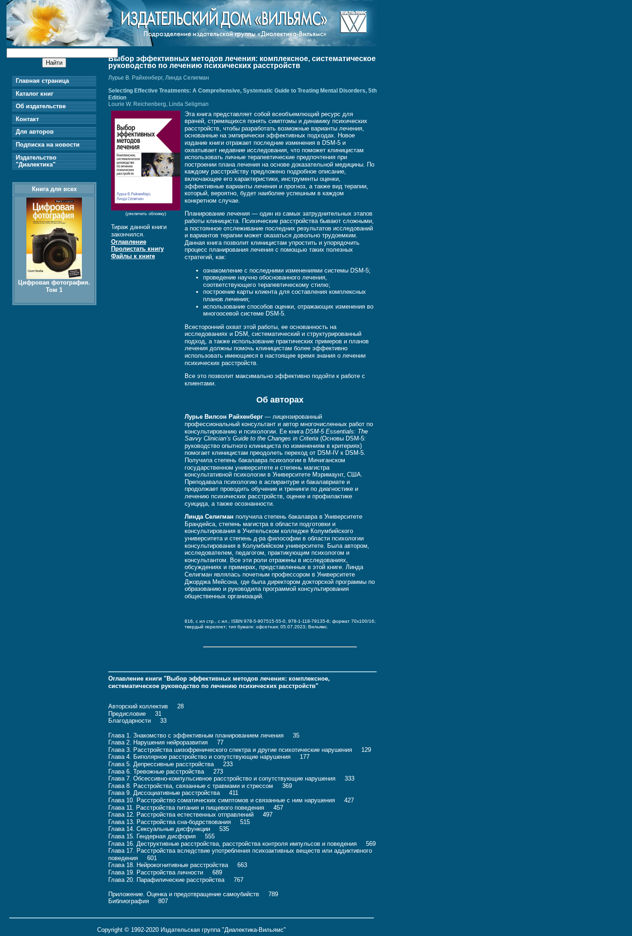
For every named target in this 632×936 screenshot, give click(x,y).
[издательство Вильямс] (191, 44)
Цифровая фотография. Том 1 (54, 286)
